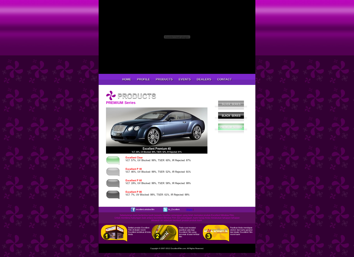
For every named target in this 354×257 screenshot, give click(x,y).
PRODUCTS (164, 79)
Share (189, 209)
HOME (126, 79)
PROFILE (143, 79)
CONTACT (224, 79)
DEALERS (204, 79)
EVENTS (185, 79)
